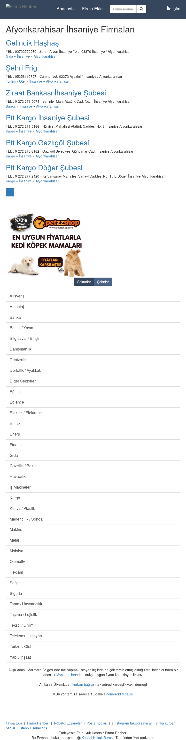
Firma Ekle (92, 8)
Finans (16, 444)
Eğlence (17, 402)
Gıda (9, 56)
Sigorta (16, 593)
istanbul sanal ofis (33, 727)
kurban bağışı (82, 684)
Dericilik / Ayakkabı (26, 370)
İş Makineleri (20, 487)
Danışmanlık (20, 349)
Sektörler (84, 281)
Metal (14, 540)
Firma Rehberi (38, 723)
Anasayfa (66, 8)
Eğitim (15, 391)
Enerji (15, 434)
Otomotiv (17, 561)
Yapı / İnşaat (20, 657)
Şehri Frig (21, 67)
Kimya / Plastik (22, 508)
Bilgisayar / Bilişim (25, 338)
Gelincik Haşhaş (32, 42)
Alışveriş (17, 296)
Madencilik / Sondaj (27, 519)
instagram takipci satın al (133, 723)
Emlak (15, 423)
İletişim (173, 8)
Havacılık (18, 476)
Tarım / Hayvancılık (26, 604)
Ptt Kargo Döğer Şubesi (44, 167)
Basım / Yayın (21, 327)
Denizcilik (18, 359)
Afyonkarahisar (45, 56)
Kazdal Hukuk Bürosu (98, 737)
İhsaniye (23, 56)
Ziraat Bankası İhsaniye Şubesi (56, 92)
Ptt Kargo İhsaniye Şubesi (48, 117)
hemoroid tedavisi (119, 694)
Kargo (10, 131)
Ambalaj (17, 306)
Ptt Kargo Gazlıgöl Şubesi (47, 142)
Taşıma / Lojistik (23, 614)
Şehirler (103, 281)
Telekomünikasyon (26, 636)
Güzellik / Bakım (24, 465)
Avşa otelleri (66, 674)
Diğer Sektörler (23, 381)
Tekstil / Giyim (21, 625)
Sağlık (15, 582)
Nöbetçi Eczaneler (68, 723)
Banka (11, 106)
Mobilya (16, 550)
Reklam (16, 572)
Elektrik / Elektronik (26, 412)
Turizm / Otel (15, 81)
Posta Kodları (97, 723)
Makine (16, 529)
